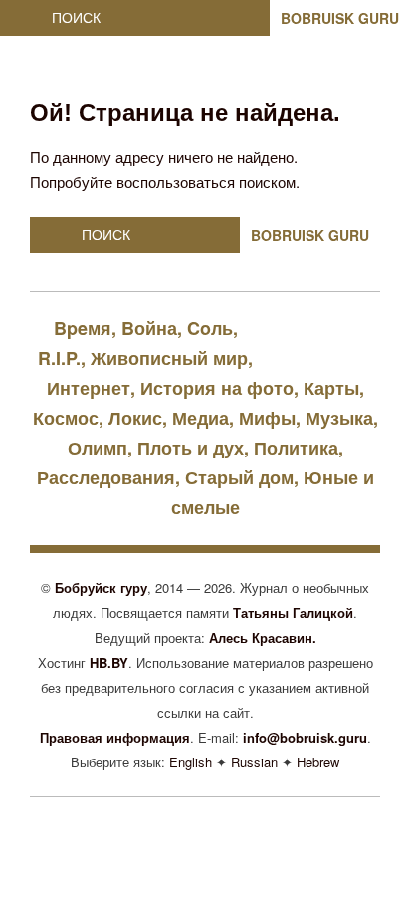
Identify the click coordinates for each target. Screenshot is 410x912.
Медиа (200, 418)
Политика (296, 447)
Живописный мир (169, 358)
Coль (210, 328)
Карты (331, 388)
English (190, 762)
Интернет (88, 388)
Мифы (267, 418)
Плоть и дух (190, 447)
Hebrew (318, 762)
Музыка (339, 418)
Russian (254, 762)
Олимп (97, 447)
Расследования (106, 477)
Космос (66, 418)
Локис (135, 418)
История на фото (217, 388)
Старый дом (239, 477)
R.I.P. (59, 358)
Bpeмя (82, 328)
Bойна (149, 328)
